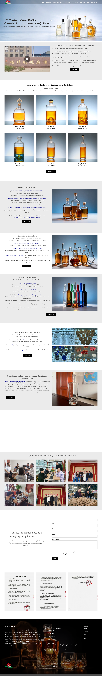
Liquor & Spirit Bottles (71, 2)
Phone (53, 528)
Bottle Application (58, 2)
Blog (88, 2)
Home (42, 2)
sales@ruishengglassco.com (54, 628)
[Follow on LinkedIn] (53, 649)
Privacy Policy (54, 666)
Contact (93, 2)
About (85, 628)
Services (82, 2)
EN (65, 649)
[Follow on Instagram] (48, 649)
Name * (54, 518)
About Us (48, 2)
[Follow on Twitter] (51, 649)
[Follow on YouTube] (56, 649)
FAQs (85, 635)
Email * (54, 523)
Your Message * (56, 539)
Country (54, 534)
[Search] (96, 2)
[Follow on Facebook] (45, 649)
